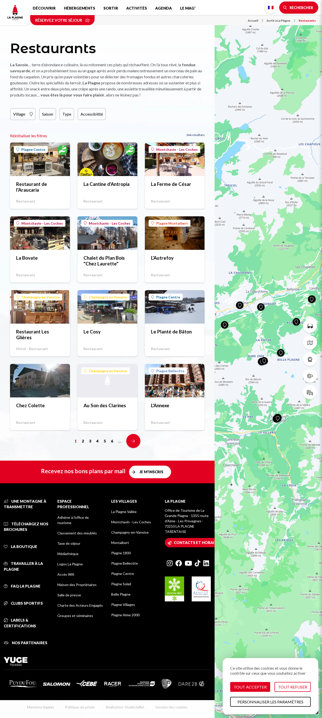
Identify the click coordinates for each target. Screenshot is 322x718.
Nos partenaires (29, 642)
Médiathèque (67, 554)
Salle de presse (69, 595)
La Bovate (27, 258)
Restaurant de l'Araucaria (31, 187)
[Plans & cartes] (310, 342)
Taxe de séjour (68, 543)
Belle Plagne (121, 594)
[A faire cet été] (310, 326)
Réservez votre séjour (59, 20)
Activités (136, 8)
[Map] (268, 359)
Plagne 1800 (121, 553)
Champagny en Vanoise (40, 297)
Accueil (253, 20)
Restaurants (307, 20)
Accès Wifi (65, 574)
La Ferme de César (171, 184)
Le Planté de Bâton (171, 331)
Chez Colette (30, 405)
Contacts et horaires (197, 542)
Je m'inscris (151, 471)
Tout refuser (292, 687)
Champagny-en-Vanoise (130, 532)
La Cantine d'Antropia (107, 184)
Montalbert (120, 542)
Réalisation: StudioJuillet (125, 707)
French (270, 7)
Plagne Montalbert (172, 223)
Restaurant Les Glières (32, 334)
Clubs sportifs (26, 603)
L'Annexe (160, 405)
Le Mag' (187, 8)
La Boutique (23, 546)
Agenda (163, 8)
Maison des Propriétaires (77, 585)
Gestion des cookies (171, 707)
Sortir (110, 8)
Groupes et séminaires (75, 615)
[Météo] (310, 376)
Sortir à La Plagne (278, 20)
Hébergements (79, 8)
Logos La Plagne (70, 564)
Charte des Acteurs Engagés (80, 605)
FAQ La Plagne (25, 586)
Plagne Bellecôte (170, 371)
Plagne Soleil (121, 584)
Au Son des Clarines (105, 405)
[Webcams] (310, 359)
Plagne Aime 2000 (125, 615)
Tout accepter (250, 687)
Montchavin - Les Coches (177, 149)
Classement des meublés (77, 533)
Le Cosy (92, 331)
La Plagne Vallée (124, 511)
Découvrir (44, 8)
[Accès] (310, 392)
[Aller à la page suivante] (133, 441)
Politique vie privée (80, 707)
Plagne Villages (123, 604)
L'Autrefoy (162, 258)
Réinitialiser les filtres (28, 135)
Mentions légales (40, 707)
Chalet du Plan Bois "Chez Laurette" (104, 260)
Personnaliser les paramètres (270, 701)
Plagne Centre (33, 149)
